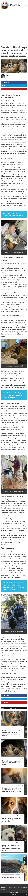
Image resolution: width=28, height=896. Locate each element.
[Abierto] (26, 5)
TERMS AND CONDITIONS (7, 887)
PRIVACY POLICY (17, 887)
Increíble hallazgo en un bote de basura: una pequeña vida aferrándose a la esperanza (14, 395)
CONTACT (3, 889)
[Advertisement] (14, 26)
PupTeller (16, 5)
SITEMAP (24, 887)
